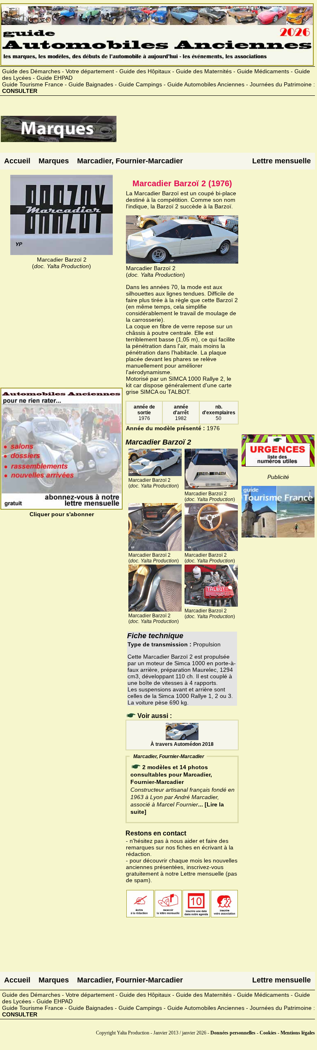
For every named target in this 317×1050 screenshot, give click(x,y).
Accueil (17, 161)
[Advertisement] (215, 132)
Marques (54, 161)
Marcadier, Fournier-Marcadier (130, 161)
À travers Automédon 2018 (182, 744)
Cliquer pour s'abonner (62, 514)
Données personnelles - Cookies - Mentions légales (262, 1033)
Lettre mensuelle (281, 161)
